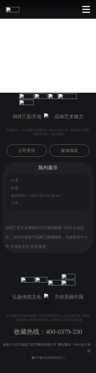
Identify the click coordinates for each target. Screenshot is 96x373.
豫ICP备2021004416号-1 (48, 358)
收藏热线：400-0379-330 (48, 331)
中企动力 (80, 344)
